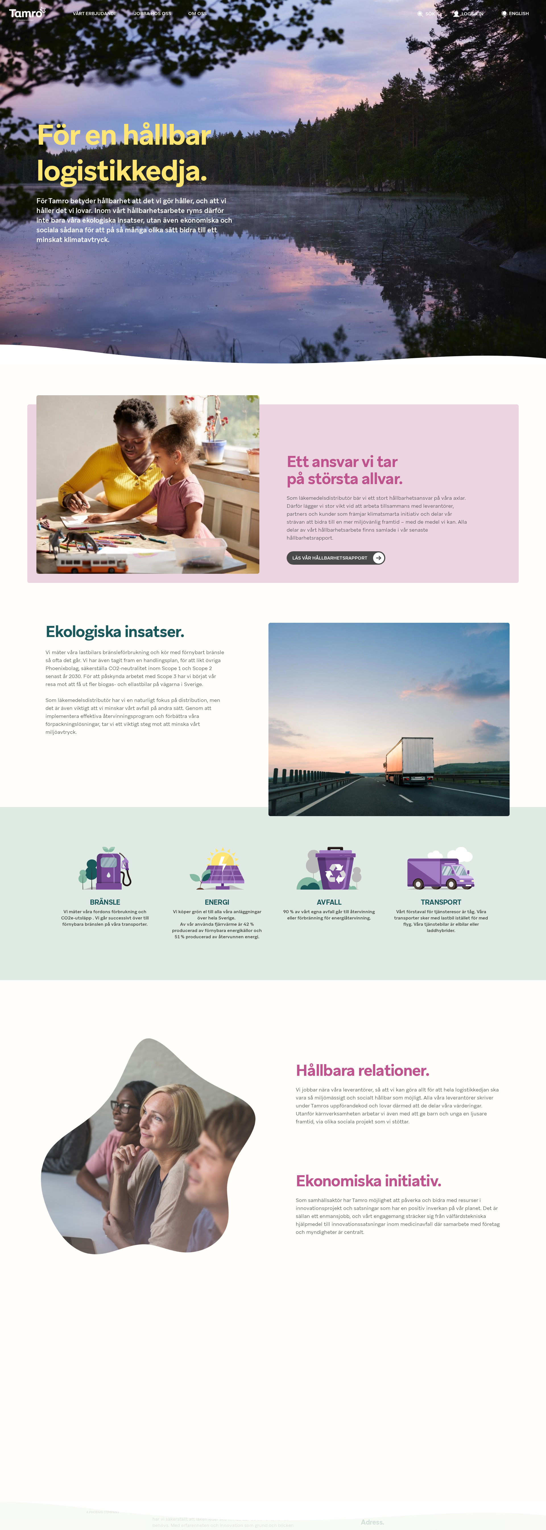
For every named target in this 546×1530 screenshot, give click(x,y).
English (519, 14)
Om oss (197, 14)
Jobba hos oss (152, 14)
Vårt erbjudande (95, 14)
